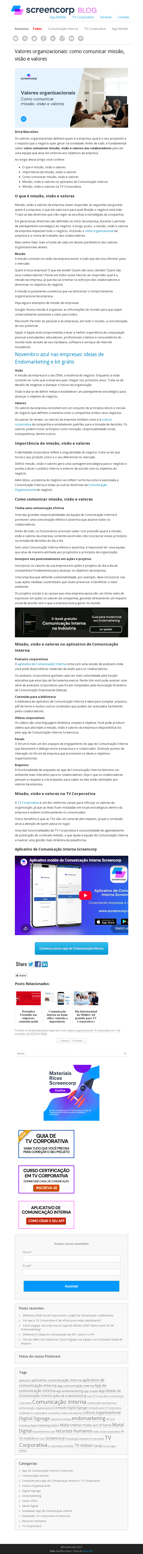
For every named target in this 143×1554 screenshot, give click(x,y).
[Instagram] (62, 38)
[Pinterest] (81, 38)
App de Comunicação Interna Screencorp (47, 1470)
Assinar (71, 1286)
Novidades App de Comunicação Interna (47, 1511)
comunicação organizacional (36, 1408)
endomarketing (88, 1418)
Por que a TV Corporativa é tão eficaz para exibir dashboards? (62, 1320)
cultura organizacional (80, 1030)
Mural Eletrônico (41, 1431)
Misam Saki (88, 1551)
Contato (123, 17)
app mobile (91, 1391)
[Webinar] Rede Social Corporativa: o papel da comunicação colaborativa (68, 1315)
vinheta (23, 1450)
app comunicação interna (75, 1385)
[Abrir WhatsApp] (133, 1544)
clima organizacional (99, 231)
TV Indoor (83, 1445)
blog (44, 1033)
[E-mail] (15, 38)
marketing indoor (48, 1425)
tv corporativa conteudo (61, 1446)
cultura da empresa (71, 1413)
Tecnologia (72, 1438)
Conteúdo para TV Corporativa (104, 1408)
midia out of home (97, 1425)
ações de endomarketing (69, 1396)
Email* (27, 1265)
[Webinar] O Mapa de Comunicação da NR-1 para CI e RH (58, 1334)
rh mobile (27, 1438)
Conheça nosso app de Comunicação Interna (71, 948)
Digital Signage (34, 1418)
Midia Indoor (71, 1424)
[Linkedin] (53, 38)
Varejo (98, 1446)
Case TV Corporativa (98, 1396)
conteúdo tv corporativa (33, 1413)
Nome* (27, 1252)
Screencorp (55, 1438)
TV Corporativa (83, 17)
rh (122, 1431)
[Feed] (25, 38)
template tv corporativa (91, 1438)
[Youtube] (71, 38)
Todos (37, 29)
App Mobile (58, 17)
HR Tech (110, 1419)
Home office (30, 1501)
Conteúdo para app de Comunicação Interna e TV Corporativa (61, 1480)
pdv (53, 1431)
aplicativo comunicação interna (56, 1380)
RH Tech (40, 1438)
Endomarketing (37, 1030)
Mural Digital (30, 1506)
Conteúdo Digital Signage (70, 1408)
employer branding (61, 1419)
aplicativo (25, 1380)
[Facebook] (43, 38)
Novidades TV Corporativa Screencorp (46, 1516)
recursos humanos (74, 1431)
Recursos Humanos (34, 1521)
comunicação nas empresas (102, 1403)
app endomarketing (69, 1391)
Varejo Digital (109, 1446)
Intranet (106, 17)
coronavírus (54, 1413)
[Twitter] (34, 38)
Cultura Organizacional (36, 1485)
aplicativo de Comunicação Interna (42, 664)
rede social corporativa (106, 1431)
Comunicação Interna (63, 29)
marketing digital (28, 1425)
